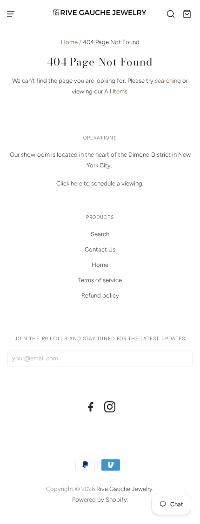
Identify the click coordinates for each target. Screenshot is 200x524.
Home (69, 42)
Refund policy (100, 295)
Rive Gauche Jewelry (124, 488)
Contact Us (100, 249)
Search (100, 234)
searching (168, 80)
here (76, 183)
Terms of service (100, 280)
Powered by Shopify (99, 499)
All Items (115, 91)
